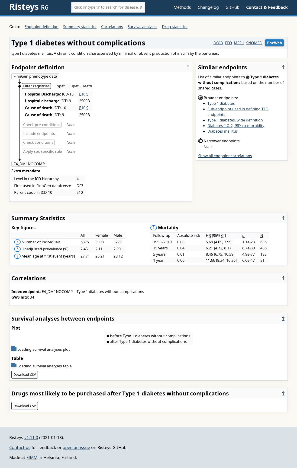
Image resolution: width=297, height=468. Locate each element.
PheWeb (274, 42)
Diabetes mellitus (222, 131)
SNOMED (254, 42)
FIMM (31, 457)
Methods (182, 7)
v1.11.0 (31, 437)
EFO (228, 42)
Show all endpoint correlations (225, 155)
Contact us (19, 447)
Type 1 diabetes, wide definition (235, 120)
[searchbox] (108, 7)
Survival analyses (142, 26)
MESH (239, 42)
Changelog (208, 7)
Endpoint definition (41, 26)
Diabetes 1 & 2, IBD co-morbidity (235, 125)
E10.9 (83, 94)
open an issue (76, 447)
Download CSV (24, 374)
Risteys (28, 6)
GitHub (232, 7)
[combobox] (108, 7)
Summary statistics (80, 26)
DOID (218, 42)
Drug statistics (174, 26)
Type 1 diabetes (221, 103)
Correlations (112, 26)
